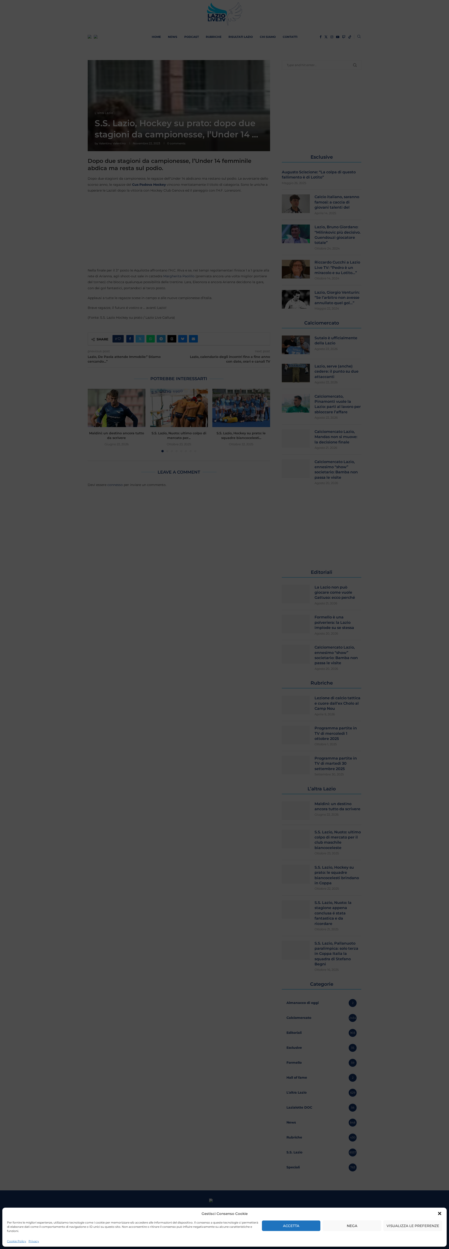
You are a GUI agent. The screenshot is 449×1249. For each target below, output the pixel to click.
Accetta (291, 1226)
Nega (352, 1226)
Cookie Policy (16, 1241)
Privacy (34, 1241)
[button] (439, 1213)
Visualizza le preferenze (413, 1226)
